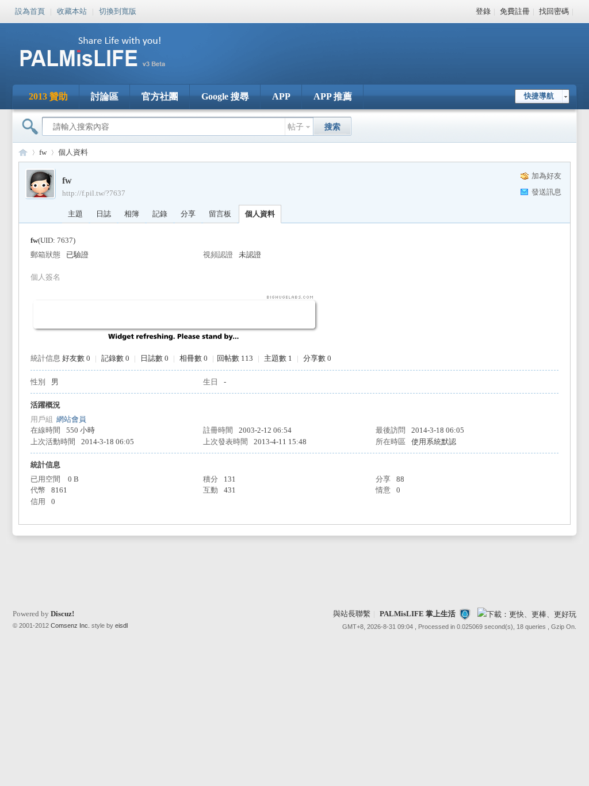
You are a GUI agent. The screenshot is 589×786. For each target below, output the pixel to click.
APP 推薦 (332, 96)
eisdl (121, 625)
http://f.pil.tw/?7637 (93, 193)
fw (43, 152)
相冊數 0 (193, 358)
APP (281, 96)
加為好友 (546, 175)
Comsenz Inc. (70, 625)
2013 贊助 (48, 96)
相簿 (131, 213)
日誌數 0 (154, 358)
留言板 (220, 213)
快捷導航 (539, 95)
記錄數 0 (115, 358)
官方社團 (159, 96)
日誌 (103, 213)
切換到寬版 (117, 10)
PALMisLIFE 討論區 (23, 152)
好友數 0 (76, 358)
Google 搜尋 (225, 96)
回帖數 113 (235, 358)
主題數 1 (278, 358)
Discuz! (62, 613)
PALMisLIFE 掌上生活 (418, 613)
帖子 (296, 127)
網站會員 (71, 419)
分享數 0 (317, 358)
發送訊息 (546, 192)
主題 (75, 213)
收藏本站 (72, 10)
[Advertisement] (365, 46)
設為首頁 (30, 10)
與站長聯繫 (351, 613)
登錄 (483, 11)
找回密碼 (554, 11)
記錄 (159, 213)
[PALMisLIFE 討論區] (105, 71)
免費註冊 (515, 11)
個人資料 (260, 213)
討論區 (104, 96)
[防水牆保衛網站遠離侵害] (465, 613)
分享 (188, 213)
